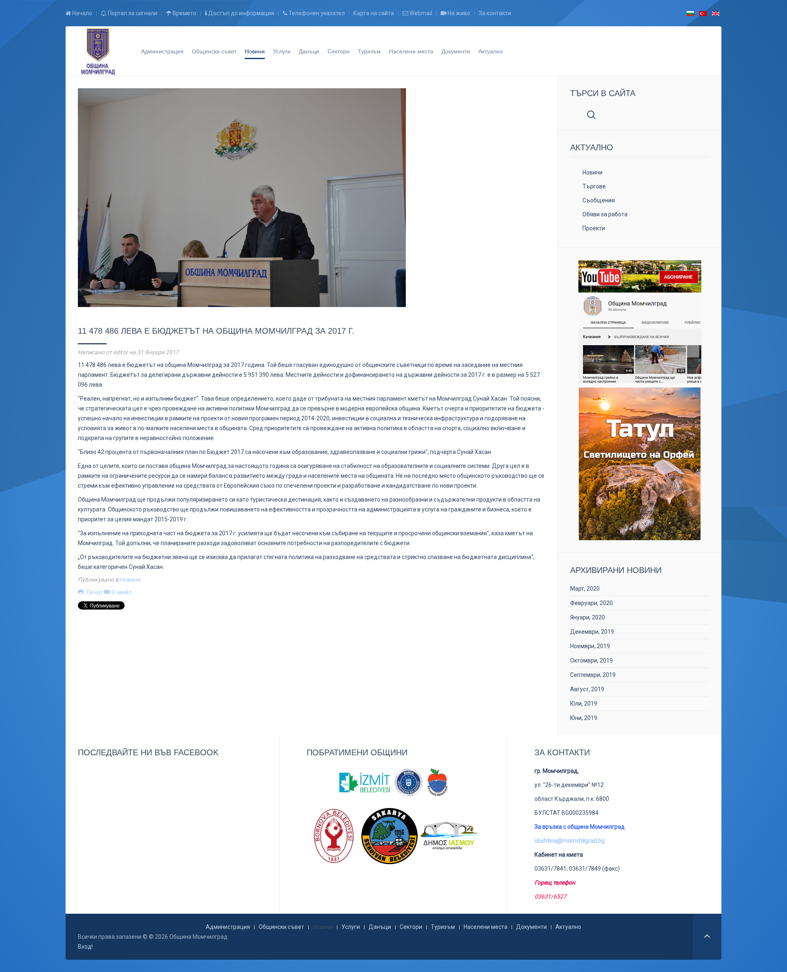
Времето (183, 13)
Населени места (411, 51)
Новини (255, 51)
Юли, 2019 (583, 703)
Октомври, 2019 (591, 660)
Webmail (420, 13)
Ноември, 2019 (590, 646)
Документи (455, 51)
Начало (81, 13)
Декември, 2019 (592, 631)
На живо (458, 13)
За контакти (495, 13)
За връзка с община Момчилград (580, 826)
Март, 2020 (585, 588)
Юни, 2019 (583, 718)
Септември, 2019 (593, 675)
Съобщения (598, 200)
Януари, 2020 (587, 617)
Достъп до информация (240, 13)
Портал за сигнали (132, 13)
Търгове (594, 186)
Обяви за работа (605, 214)
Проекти (593, 228)
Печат (94, 592)
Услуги (282, 51)
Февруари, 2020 (591, 603)
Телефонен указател (316, 13)
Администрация (162, 51)
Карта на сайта (373, 13)
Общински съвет (214, 51)
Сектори (339, 51)
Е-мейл (121, 592)
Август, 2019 (587, 689)
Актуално (490, 51)
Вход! (85, 946)
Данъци (309, 51)
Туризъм (369, 51)
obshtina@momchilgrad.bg (570, 840)
